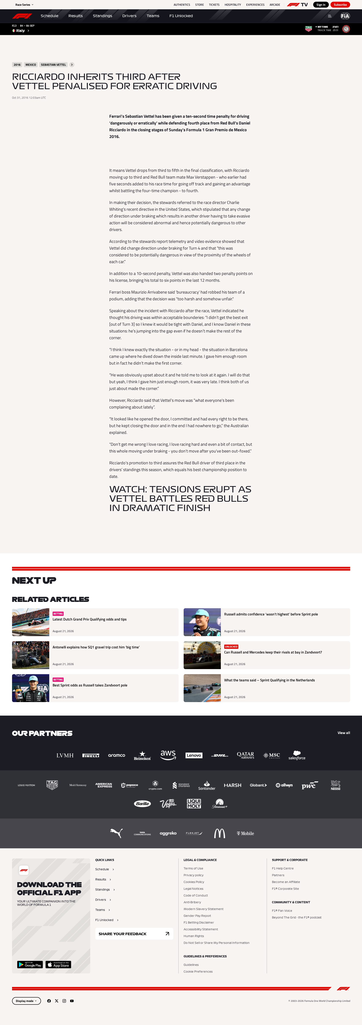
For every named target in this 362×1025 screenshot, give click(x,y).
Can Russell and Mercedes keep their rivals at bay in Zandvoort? (273, 652)
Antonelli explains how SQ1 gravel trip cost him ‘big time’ (96, 647)
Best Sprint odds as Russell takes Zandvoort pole (90, 685)
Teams (153, 16)
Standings (102, 16)
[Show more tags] (71, 64)
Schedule (49, 16)
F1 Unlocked (181, 16)
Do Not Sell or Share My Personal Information (217, 943)
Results (75, 16)
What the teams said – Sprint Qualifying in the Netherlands (269, 680)
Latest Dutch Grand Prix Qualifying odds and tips (90, 619)
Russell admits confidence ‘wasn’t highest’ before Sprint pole (271, 614)
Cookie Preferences (198, 971)
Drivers (129, 16)
